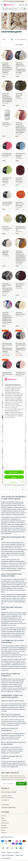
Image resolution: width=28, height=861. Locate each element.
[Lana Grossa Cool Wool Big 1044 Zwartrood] (21, 275)
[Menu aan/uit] (2, 5)
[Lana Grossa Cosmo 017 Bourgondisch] (21, 170)
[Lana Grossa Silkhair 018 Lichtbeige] (7, 243)
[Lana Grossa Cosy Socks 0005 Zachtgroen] (7, 170)
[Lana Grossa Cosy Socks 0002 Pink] (7, 145)
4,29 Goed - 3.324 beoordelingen (17, 1)
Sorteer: (20, 39)
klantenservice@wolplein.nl (9, 807)
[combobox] (14, 9)
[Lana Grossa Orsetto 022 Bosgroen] (21, 85)
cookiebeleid (8, 409)
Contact (3, 852)
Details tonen (13, 482)
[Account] (23, 5)
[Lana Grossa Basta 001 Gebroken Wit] (7, 194)
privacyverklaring (11, 407)
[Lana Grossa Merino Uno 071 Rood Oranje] (21, 194)
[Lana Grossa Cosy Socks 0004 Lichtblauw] (21, 145)
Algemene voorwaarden (13, 852)
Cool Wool (3, 522)
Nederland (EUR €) (8, 837)
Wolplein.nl (8, 858)
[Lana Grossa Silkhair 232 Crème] (21, 304)
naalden (3, 614)
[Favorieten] (20, 4)
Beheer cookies (19, 855)
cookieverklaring (10, 417)
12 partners (13, 402)
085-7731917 (5, 804)
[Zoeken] (25, 9)
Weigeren (14, 477)
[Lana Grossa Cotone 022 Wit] (7, 115)
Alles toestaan (13, 472)
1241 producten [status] (19, 44)
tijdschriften (21, 647)
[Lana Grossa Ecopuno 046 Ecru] (7, 218)
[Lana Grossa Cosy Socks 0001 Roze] (21, 364)
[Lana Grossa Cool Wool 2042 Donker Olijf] (21, 218)
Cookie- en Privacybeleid (7, 855)
